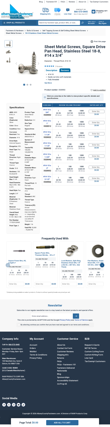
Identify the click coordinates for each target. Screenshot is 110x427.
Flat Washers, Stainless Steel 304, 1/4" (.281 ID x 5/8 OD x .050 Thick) (97, 263)
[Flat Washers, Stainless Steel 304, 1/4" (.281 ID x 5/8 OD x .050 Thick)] (98, 250)
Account (33, 345)
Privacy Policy (65, 320)
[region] (22, 63)
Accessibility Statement (67, 381)
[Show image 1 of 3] (24, 85)
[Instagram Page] (14, 405)
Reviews (72, 2)
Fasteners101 (51, 2)
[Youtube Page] (18, 405)
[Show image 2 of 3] (27, 85)
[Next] (38, 63)
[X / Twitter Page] (9, 405)
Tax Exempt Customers (99, 2)
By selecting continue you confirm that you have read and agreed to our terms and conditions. (55, 325)
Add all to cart (62, 422)
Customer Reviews (65, 351)
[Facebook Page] (4, 405)
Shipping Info (63, 355)
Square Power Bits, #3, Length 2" (17, 262)
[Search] (82, 23)
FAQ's (63, 2)
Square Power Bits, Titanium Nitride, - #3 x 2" (45, 254)
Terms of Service (81, 320)
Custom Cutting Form (94, 351)
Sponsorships (63, 377)
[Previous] (16, 63)
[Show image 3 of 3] (30, 85)
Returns (60, 358)
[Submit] (76, 316)
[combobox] (59, 23)
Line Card (89, 358)
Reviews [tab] (65, 70)
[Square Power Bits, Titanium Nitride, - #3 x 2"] (45, 247)
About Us (82, 2)
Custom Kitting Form (94, 355)
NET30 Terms (91, 348)
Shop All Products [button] (15, 23)
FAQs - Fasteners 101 (66, 365)
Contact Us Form (64, 348)
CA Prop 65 (62, 384)
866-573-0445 (81, 11)
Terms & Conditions (38, 355)
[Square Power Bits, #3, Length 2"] (18, 250)
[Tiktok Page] (23, 405)
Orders (33, 348)
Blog (41, 2)
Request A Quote (92, 345)
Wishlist (33, 351)
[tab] (51, 70)
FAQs (59, 361)
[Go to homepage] (17, 11)
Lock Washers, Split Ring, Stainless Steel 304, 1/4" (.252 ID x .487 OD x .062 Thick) (71, 264)
